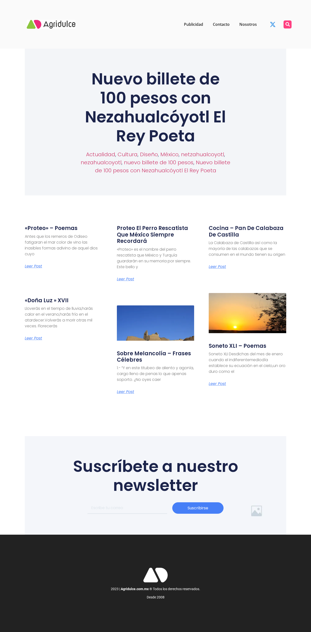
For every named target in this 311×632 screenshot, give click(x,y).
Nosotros (248, 24)
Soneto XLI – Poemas (237, 346)
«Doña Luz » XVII (47, 300)
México (169, 154)
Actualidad (100, 154)
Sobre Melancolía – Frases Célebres (154, 357)
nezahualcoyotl (101, 162)
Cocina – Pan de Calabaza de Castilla (246, 231)
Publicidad (193, 24)
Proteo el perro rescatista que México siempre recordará (152, 234)
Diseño (149, 154)
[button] (288, 24)
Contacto (221, 24)
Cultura (128, 154)
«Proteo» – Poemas (51, 228)
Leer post (33, 266)
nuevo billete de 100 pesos (158, 162)
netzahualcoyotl (202, 154)
